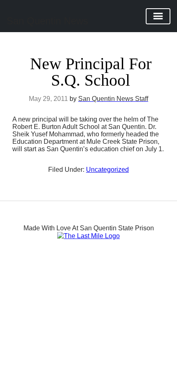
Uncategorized (107, 169)
